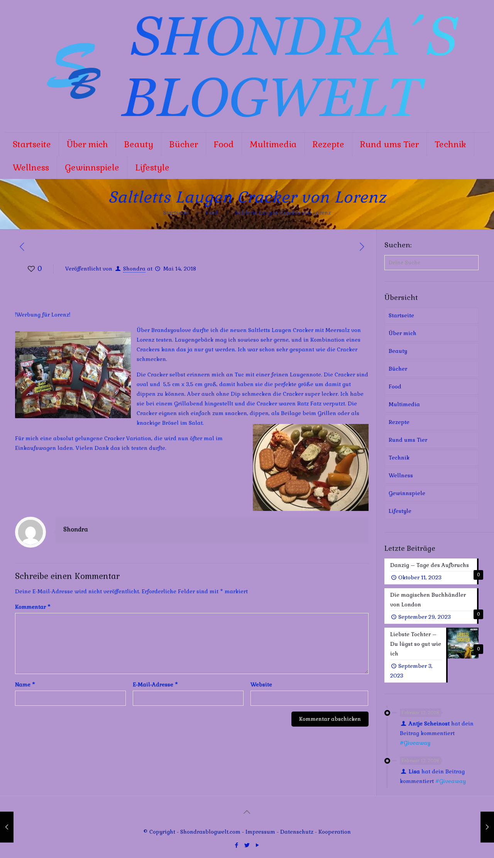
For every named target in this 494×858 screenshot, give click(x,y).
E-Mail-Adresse (155, 684)
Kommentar (33, 606)
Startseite (176, 212)
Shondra (134, 268)
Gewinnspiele (407, 493)
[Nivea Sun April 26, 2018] (7, 827)
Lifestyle (400, 510)
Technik (399, 457)
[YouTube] (257, 845)
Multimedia (404, 404)
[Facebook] (236, 845)
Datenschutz (297, 831)
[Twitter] (247, 845)
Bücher (398, 368)
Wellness (401, 475)
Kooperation (334, 831)
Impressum (260, 831)
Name (25, 684)
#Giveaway (415, 742)
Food (211, 212)
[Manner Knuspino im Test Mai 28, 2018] (487, 827)
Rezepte (399, 422)
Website (261, 684)
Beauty (398, 350)
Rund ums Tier (408, 439)
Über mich (402, 333)
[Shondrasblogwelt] (247, 66)
